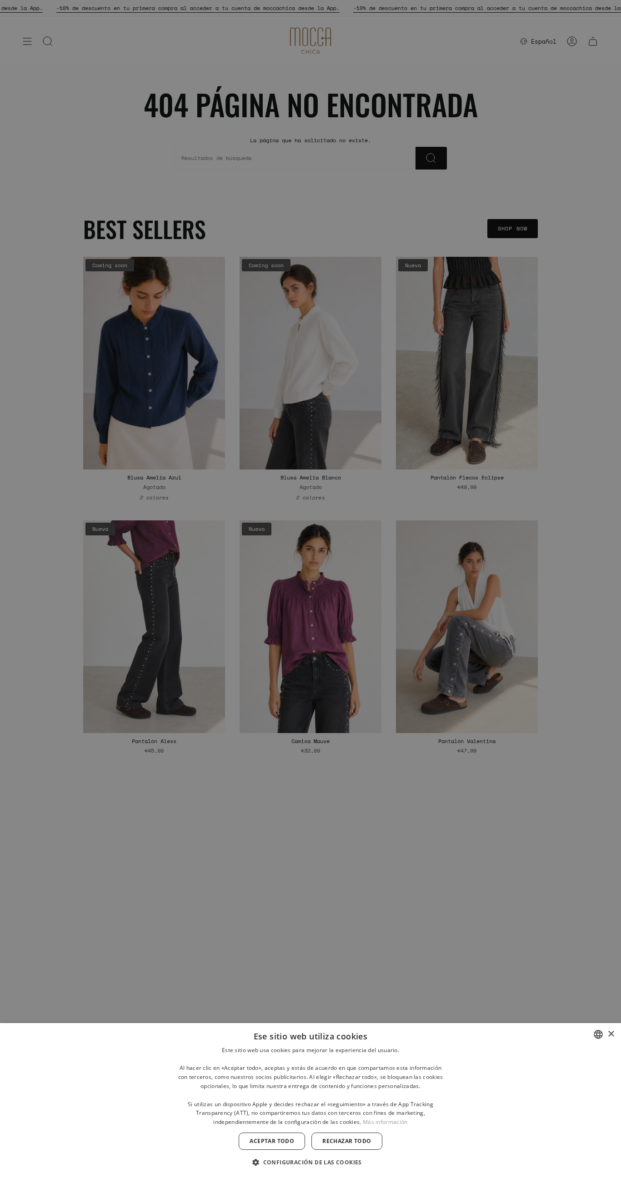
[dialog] (310, 1100)
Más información (385, 1122)
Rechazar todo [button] (346, 1141)
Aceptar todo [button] (272, 1141)
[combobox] (598, 1034)
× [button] (610, 1034)
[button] (310, 1162)
